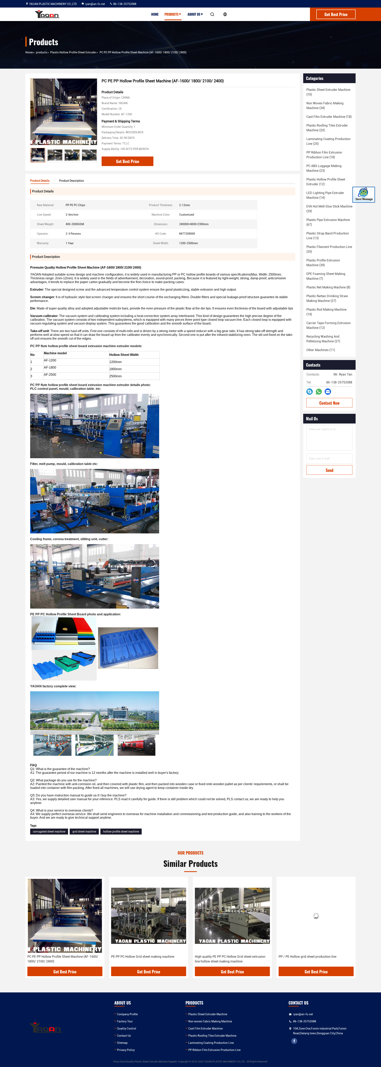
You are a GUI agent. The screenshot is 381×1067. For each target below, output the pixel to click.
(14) (325, 195)
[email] (327, 391)
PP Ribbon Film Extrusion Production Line (214, 1050)
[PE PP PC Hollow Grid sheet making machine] (64, 916)
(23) (324, 168)
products (41, 52)
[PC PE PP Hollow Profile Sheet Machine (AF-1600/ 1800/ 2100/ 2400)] (63, 111)
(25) (328, 141)
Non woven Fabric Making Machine (210, 1021)
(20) (327, 128)
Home (155, 14)
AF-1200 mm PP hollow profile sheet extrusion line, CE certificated (314, 959)
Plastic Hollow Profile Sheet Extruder (73, 52)
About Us (194, 14)
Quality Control (126, 1028)
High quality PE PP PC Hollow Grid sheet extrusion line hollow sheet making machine (146, 959)
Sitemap (122, 1042)
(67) (328, 222)
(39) (323, 262)
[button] (94, 155)
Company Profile (127, 1014)
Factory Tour (125, 1021)
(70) (328, 92)
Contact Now (329, 403)
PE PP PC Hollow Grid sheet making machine (58, 956)
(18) (329, 117)
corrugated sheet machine (49, 831)
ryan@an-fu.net (95, 4)
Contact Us (124, 1035)
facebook (294, 1041)
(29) (329, 209)
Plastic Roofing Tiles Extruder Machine (212, 1035)
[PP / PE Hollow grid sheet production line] (232, 916)
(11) (320, 350)
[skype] (309, 391)
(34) (324, 105)
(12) (325, 182)
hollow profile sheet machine (121, 831)
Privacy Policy (126, 1050)
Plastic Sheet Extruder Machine (207, 1014)
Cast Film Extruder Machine (205, 1028)
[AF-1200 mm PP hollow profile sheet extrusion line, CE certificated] (316, 916)
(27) (327, 298)
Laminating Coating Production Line (211, 1042)
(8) (328, 287)
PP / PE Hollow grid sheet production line (224, 956)
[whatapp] (319, 392)
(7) (325, 276)
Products (171, 14)
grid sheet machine (84, 831)
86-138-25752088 (124, 4)
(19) (326, 312)
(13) (327, 235)
